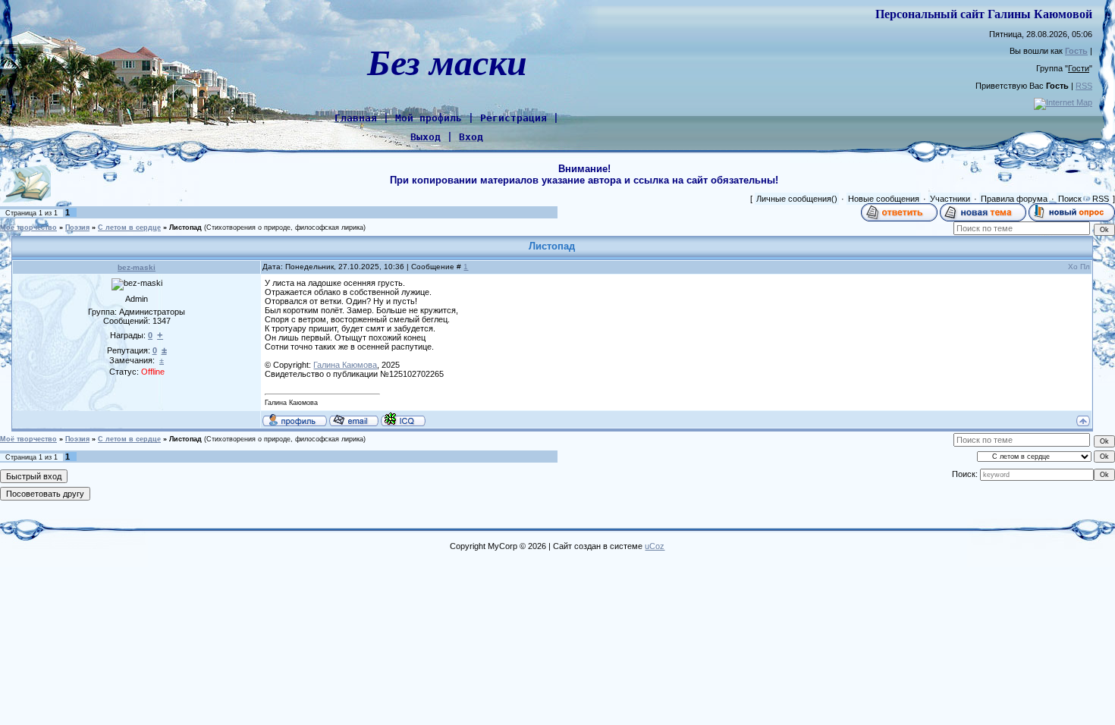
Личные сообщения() (796, 198)
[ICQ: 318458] (403, 419)
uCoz (654, 546)
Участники (950, 198)
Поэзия (77, 227)
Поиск (1070, 198)
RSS (1084, 85)
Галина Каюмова (345, 364)
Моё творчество (28, 227)
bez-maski (136, 267)
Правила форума (1014, 198)
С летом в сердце (129, 227)
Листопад (185, 227)
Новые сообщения (883, 198)
